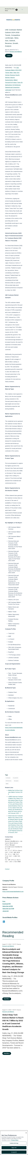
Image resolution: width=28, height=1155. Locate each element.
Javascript (5, 911)
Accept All (14, 1152)
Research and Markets (15, 51)
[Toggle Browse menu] (22, 10)
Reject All (14, 1147)
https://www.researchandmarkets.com (12, 891)
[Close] (26, 1133)
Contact (7, 869)
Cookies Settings (14, 1143)
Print (3, 901)
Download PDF (6, 904)
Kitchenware (8, 780)
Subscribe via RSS (7, 906)
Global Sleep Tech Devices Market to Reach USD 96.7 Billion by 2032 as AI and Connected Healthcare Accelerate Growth (12, 1022)
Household (15, 777)
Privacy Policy (14, 1140)
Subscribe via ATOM (8, 908)
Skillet (7, 783)
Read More (6, 998)
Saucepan (16, 780)
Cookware (8, 777)
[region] (14, 1143)
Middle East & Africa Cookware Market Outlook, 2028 (15, 792)
